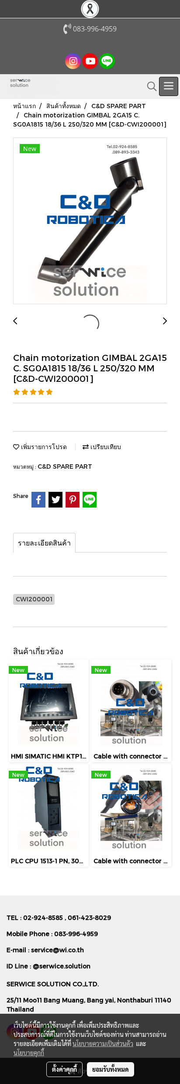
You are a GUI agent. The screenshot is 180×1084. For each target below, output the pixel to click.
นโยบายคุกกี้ (29, 1053)
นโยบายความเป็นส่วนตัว (103, 1043)
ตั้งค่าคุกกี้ (64, 1069)
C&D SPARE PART (65, 466)
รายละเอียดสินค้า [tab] (44, 543)
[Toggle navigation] (168, 86)
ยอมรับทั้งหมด (110, 1069)
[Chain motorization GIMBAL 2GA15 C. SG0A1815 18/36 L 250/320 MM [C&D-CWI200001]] (90, 221)
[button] (149, 86)
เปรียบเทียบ (105, 446)
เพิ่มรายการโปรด (43, 446)
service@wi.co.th (57, 950)
